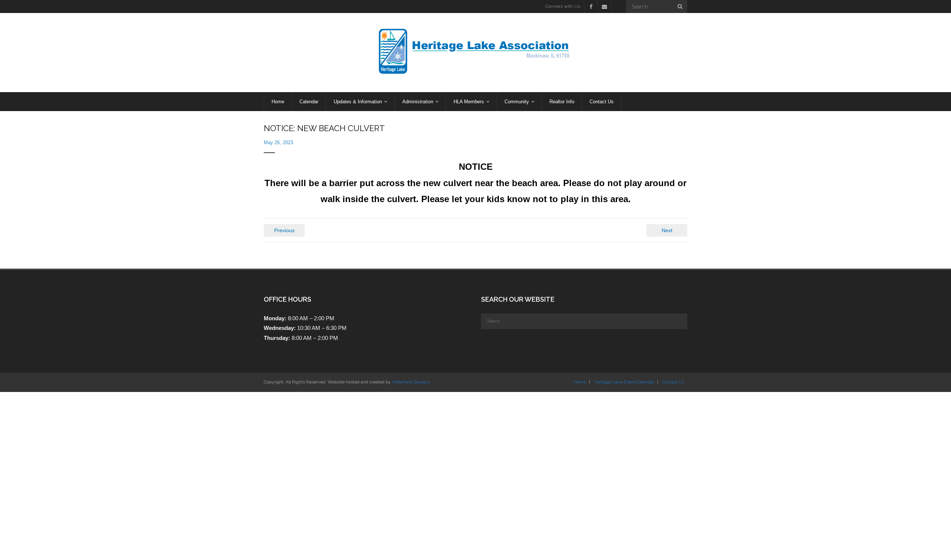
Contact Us (673, 382)
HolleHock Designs (411, 382)
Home (580, 382)
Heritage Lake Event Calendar (624, 382)
